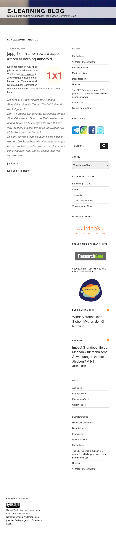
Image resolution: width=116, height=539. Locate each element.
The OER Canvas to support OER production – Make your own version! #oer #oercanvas (90, 93)
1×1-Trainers (27, 74)
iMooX (75, 189)
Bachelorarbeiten (80, 67)
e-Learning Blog (36, 11)
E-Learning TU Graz (82, 183)
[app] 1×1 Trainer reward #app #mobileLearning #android (33, 55)
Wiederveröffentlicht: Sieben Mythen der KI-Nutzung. (88, 321)
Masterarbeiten (79, 73)
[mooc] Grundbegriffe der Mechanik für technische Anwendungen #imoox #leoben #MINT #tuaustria (90, 356)
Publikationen (78, 56)
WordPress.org (79, 404)
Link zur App (14, 163)
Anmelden (77, 387)
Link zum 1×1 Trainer (19, 170)
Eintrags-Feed (79, 393)
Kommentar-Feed (80, 399)
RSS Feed (77, 340)
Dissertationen (79, 78)
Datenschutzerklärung (82, 108)
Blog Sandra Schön (84, 310)
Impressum (77, 102)
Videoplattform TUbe (82, 206)
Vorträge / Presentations (83, 61)
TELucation (77, 194)
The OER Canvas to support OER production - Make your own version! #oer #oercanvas (89, 454)
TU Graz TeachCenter (82, 200)
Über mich (77, 84)
